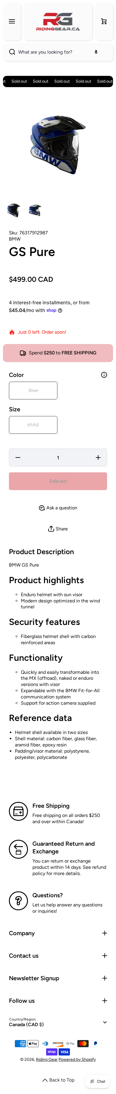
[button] (104, 21)
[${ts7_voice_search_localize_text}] (96, 52)
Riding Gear (47, 1059)
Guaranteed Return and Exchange (63, 847)
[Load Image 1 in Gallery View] (13, 210)
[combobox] (58, 52)
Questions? (47, 895)
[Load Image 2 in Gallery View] (35, 210)
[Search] (9, 52)
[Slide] (104, 375)
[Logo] (58, 21)
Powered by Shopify (77, 1059)
